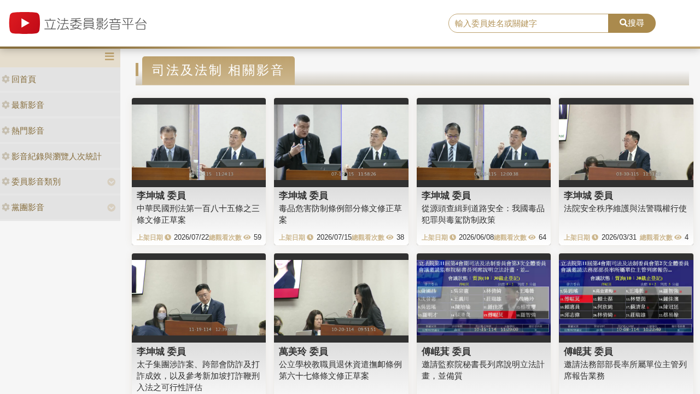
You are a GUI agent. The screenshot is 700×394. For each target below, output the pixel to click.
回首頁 (23, 79)
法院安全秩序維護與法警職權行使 (625, 208)
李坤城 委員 (161, 195)
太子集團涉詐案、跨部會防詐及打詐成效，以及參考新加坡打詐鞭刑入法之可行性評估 (198, 376)
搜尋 (636, 22)
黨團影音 (27, 207)
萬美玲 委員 (303, 351)
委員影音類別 (36, 181)
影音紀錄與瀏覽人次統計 (56, 156)
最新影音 (27, 104)
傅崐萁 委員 (446, 351)
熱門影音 (27, 130)
